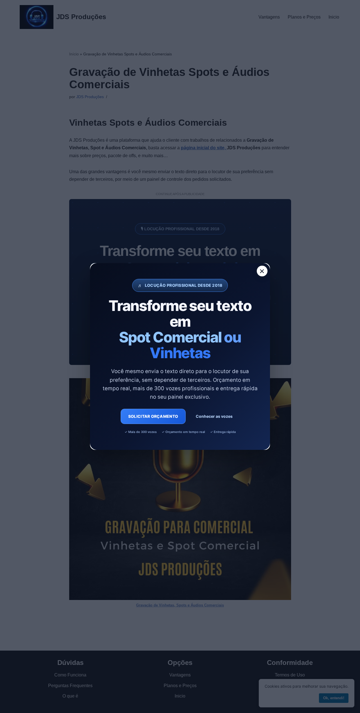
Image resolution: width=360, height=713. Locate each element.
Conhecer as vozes (214, 416)
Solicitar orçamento (153, 416)
